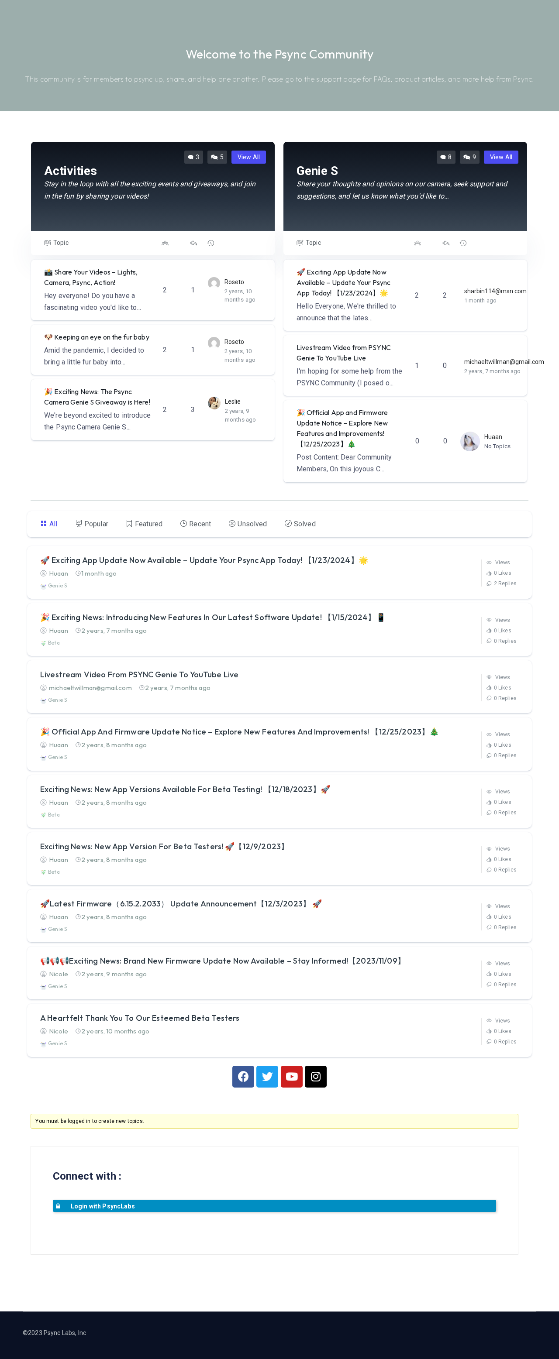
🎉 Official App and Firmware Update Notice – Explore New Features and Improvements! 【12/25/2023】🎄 (239, 732)
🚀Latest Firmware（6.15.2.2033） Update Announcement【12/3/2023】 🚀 (181, 904)
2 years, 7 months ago (492, 371)
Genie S (57, 585)
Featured (148, 524)
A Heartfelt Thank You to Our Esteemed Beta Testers (140, 1018)
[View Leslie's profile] (214, 402)
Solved (305, 524)
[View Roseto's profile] (214, 282)
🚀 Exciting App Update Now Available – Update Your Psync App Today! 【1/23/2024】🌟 (343, 282)
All (53, 524)
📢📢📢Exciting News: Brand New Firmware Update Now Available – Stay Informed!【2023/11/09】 (222, 961)
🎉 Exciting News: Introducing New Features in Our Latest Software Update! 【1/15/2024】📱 (213, 617)
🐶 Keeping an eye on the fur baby (96, 337)
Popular (96, 524)
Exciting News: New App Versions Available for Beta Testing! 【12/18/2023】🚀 (185, 789)
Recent (200, 524)
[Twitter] (267, 1077)
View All (249, 157)
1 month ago (480, 300)
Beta (53, 642)
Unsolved (252, 524)
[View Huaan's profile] (470, 441)
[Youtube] (292, 1077)
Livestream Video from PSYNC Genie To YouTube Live (139, 674)
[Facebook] (243, 1077)
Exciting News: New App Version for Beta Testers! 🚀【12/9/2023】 (164, 846)
